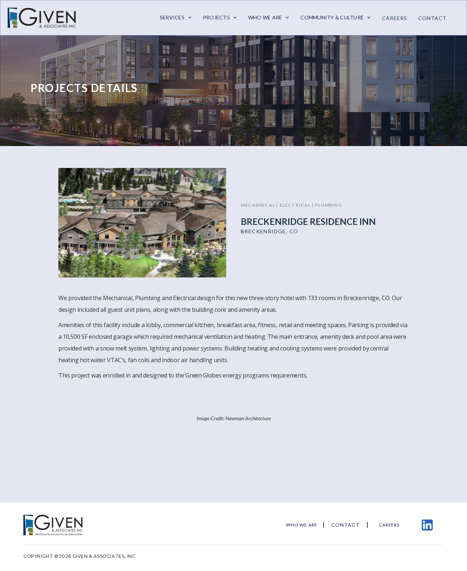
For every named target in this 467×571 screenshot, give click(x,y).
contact (432, 18)
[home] (46, 17)
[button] (176, 17)
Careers (394, 18)
